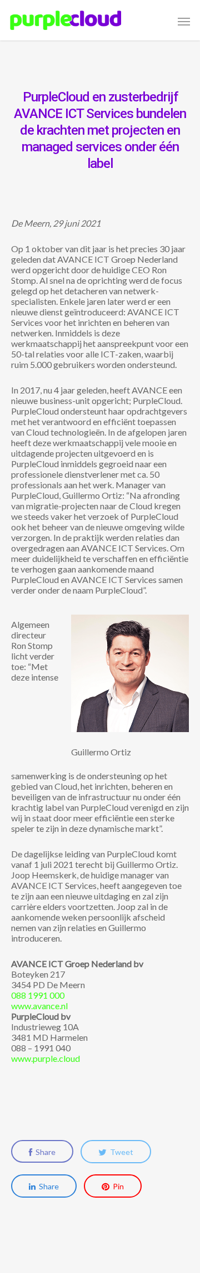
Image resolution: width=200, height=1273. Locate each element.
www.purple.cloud (45, 1058)
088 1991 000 (37, 995)
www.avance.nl (39, 1005)
